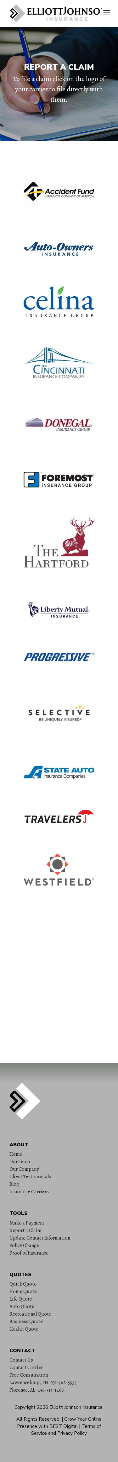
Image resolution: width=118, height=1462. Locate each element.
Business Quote (26, 1321)
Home (15, 1154)
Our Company (24, 1169)
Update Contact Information (39, 1238)
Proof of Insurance (28, 1253)
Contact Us (21, 1360)
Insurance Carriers (29, 1191)
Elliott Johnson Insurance (76, 1407)
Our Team (19, 1161)
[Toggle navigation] (106, 12)
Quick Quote (23, 1284)
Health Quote (23, 1329)
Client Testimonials (30, 1176)
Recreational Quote (30, 1314)
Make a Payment (26, 1223)
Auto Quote (21, 1306)
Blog (14, 1184)
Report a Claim (25, 1230)
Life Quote (20, 1299)
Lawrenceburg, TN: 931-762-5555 (42, 1382)
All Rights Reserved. (38, 1419)
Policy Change (24, 1245)
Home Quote (23, 1291)
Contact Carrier (26, 1367)
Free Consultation (28, 1375)
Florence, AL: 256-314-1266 (36, 1390)
